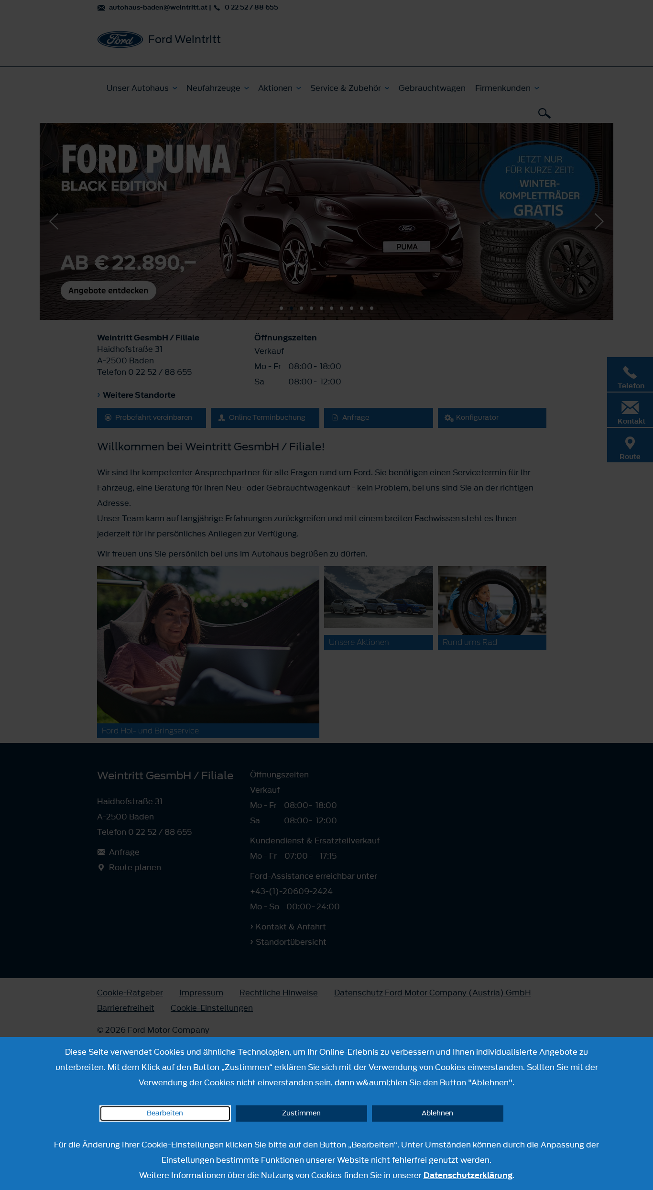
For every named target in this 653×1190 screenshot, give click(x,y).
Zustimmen (301, 1113)
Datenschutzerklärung (468, 1175)
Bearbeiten (165, 1113)
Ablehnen (437, 1113)
